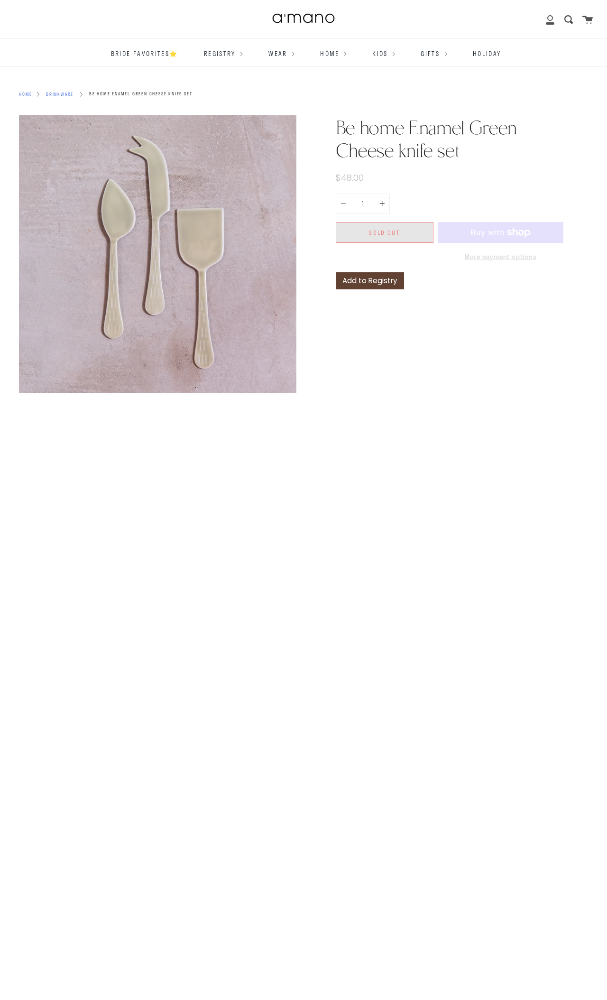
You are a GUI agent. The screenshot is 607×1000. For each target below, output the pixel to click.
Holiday (487, 53)
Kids (381, 53)
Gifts (431, 53)
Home (331, 53)
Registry (221, 53)
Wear (279, 53)
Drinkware (60, 94)
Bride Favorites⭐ (144, 53)
